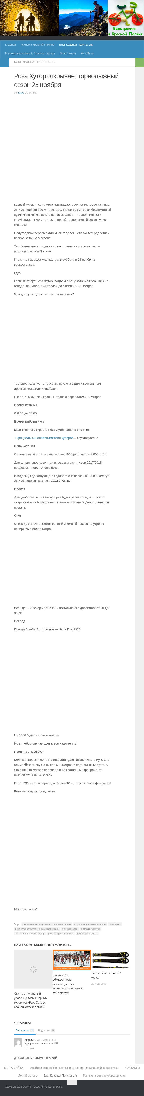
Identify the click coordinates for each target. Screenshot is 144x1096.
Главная (10, 44)
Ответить (29, 1048)
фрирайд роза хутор (87, 933)
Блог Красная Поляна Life (76, 44)
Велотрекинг (68, 53)
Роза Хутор (115, 924)
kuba (21, 92)
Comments (24, 1030)
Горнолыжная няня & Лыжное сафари (30, 53)
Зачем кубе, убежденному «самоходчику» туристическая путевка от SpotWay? (68, 984)
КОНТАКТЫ (132, 1068)
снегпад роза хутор (90, 929)
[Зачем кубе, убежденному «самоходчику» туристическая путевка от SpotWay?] (72, 960)
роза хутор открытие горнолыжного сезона (36, 929)
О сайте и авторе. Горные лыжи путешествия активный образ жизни (74, 1068)
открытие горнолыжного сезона (90, 924)
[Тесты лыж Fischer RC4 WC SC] (110, 959)
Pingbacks (45, 1030)
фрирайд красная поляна (60, 933)
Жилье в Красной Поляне (37, 44)
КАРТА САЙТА (13, 1068)
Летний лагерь (27, 1075)
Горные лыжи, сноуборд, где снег (104, 1075)
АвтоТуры (87, 53)
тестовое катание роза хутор (29, 933)
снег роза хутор (69, 929)
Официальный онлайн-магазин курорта (44, 438)
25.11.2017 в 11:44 (46, 1039)
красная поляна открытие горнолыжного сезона (47, 924)
